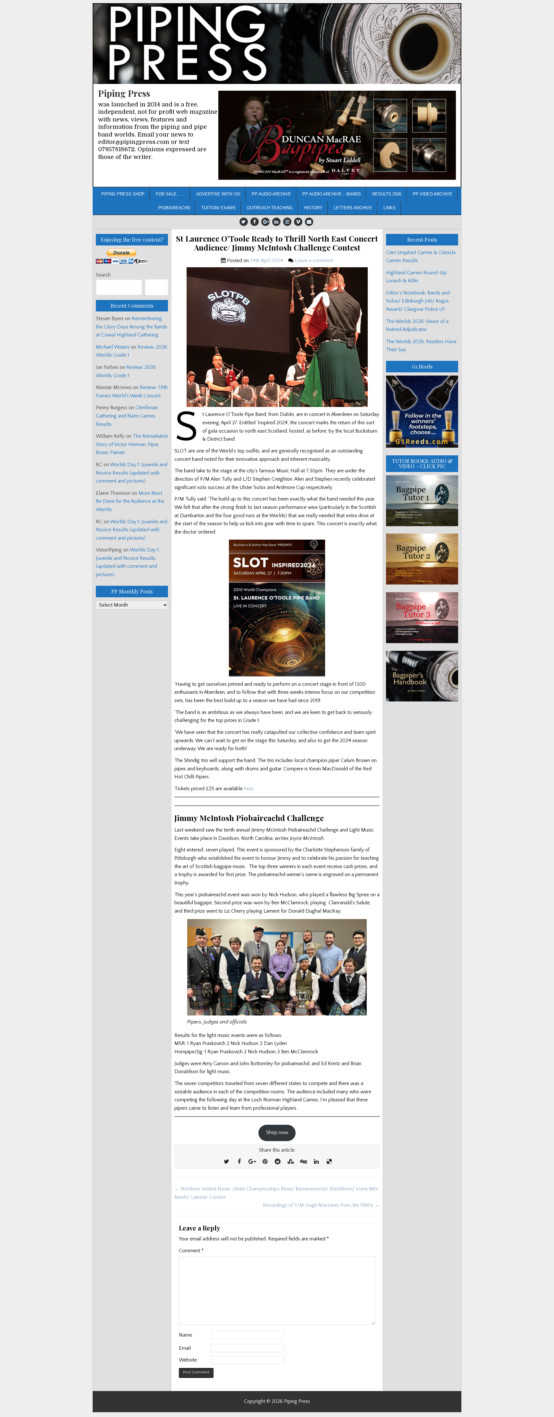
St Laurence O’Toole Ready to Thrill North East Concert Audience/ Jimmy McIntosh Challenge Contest (277, 243)
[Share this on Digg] (303, 1162)
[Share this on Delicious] (329, 1162)
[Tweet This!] (226, 1162)
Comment (191, 1251)
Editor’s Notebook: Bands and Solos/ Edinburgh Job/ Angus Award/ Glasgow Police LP (418, 301)
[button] (337, 135)
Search (103, 275)
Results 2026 (386, 194)
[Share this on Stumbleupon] (290, 1162)
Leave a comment (314, 260)
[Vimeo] (298, 222)
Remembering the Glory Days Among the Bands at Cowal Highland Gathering (131, 327)
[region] (337, 135)
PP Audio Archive (271, 194)
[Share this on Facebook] (239, 1162)
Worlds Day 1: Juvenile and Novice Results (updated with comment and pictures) (131, 473)
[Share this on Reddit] (278, 1162)
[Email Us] (309, 222)
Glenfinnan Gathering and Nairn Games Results (127, 416)
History (313, 207)
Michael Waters (113, 347)
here (248, 788)
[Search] (156, 287)
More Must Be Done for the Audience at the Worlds (130, 501)
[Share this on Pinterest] (265, 1162)
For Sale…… (170, 194)
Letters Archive (353, 207)
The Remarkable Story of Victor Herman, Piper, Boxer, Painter (132, 444)
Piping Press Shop (123, 194)
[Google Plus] (265, 222)
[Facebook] (254, 222)
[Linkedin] (276, 222)
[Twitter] (243, 222)
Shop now (277, 1132)
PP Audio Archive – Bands (331, 194)
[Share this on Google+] (252, 1162)
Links (389, 207)
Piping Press (124, 93)
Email (185, 1348)
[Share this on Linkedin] (316, 1162)
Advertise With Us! (218, 194)
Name (185, 1335)
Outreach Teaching (270, 207)
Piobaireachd (174, 207)
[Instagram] (287, 222)
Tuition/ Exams (218, 207)
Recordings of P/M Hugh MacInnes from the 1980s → (321, 1205)
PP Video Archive (432, 194)
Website (188, 1360)
